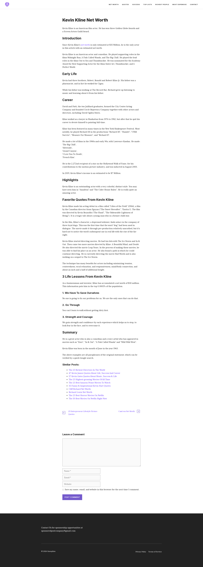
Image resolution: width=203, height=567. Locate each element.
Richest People (162, 4)
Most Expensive (179, 4)
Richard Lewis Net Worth (80, 392)
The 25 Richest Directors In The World (87, 370)
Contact (194, 4)
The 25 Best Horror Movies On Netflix (86, 395)
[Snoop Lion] (7, 4)
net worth (85, 45)
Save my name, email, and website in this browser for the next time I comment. (102, 489)
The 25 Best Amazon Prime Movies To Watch (89, 382)
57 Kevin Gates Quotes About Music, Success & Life (93, 376)
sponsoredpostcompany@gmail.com (58, 531)
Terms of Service (155, 552)
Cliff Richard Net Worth (80, 389)
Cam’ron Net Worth (126, 411)
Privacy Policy (141, 552)
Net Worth (114, 4)
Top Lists (147, 4)
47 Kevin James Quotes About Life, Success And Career (94, 373)
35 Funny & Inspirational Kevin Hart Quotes (90, 386)
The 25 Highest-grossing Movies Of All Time (89, 379)
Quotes (125, 4)
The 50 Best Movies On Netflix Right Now (88, 398)
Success (136, 4)
